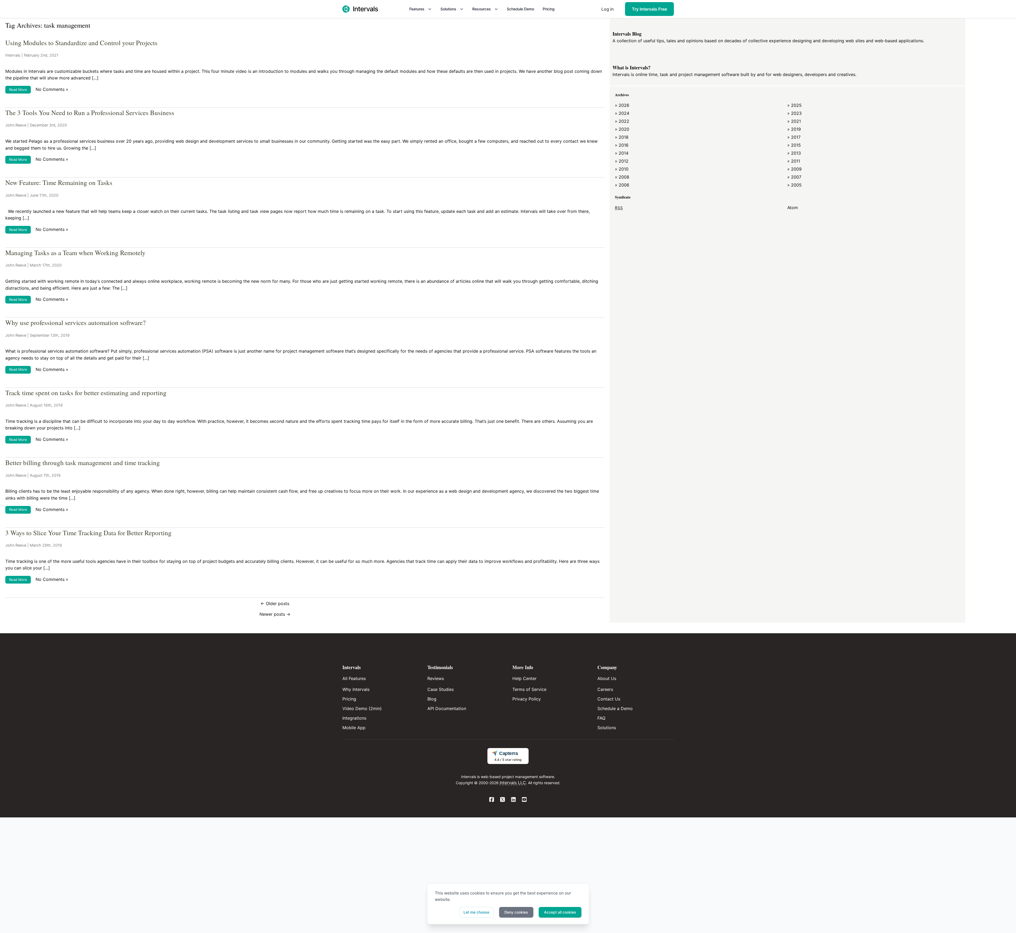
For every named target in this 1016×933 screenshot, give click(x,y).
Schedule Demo (520, 9)
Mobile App (353, 727)
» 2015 (794, 145)
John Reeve (15, 125)
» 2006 (622, 185)
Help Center (524, 678)
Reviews (435, 678)
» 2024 (622, 113)
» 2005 (794, 185)
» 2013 (794, 153)
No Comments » (52, 89)
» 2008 (622, 177)
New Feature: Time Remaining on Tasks (58, 182)
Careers (605, 689)
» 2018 (621, 137)
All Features (354, 678)
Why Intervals (355, 689)
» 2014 (621, 153)
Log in (607, 9)
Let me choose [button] (476, 912)
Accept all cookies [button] (560, 912)
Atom (792, 207)
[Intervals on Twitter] (502, 800)
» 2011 (793, 161)
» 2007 (794, 177)
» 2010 (621, 169)
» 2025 (794, 105)
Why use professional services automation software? (75, 322)
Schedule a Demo (615, 708)
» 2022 (622, 121)
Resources (481, 9)
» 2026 (622, 105)
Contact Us (608, 699)
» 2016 (621, 145)
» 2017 (794, 137)
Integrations (354, 718)
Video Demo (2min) (362, 708)
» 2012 (621, 161)
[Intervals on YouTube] (524, 800)
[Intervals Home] (360, 9)
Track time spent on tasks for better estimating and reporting (86, 392)
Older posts (275, 603)
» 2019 (794, 129)
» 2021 (794, 121)
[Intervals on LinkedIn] (513, 800)
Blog (431, 699)
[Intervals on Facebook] (491, 800)
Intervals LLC (513, 782)
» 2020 (622, 129)
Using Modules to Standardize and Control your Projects (81, 42)
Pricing (549, 9)
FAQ (601, 718)
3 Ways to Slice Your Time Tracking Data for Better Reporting (88, 532)
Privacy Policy (526, 699)
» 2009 (794, 169)
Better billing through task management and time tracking (82, 462)
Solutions (448, 9)
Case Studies (440, 689)
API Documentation (446, 708)
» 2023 (794, 113)
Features (416, 9)
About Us (606, 678)
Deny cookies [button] (516, 912)
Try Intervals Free (649, 9)
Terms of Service (529, 689)
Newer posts (275, 614)
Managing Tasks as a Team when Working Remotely (75, 252)
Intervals (12, 55)
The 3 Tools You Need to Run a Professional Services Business (89, 112)
